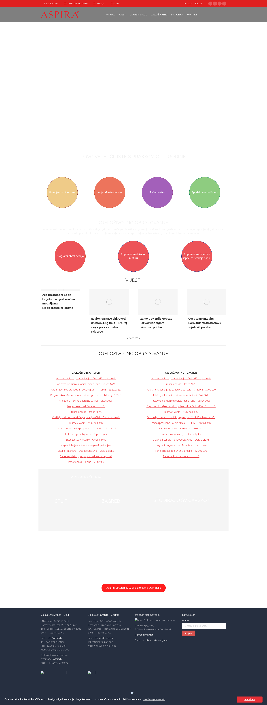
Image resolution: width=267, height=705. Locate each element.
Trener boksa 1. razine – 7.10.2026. (86, 461)
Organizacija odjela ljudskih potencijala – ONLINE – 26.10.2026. (86, 389)
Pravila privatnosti (144, 634)
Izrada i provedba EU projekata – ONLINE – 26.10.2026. (86, 428)
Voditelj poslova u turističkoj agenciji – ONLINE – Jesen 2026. (86, 417)
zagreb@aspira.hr (104, 638)
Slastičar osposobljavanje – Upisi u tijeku (86, 434)
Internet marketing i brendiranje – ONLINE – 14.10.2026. (86, 378)
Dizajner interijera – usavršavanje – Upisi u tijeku (181, 445)
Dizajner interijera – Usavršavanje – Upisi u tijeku (86, 445)
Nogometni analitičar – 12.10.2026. (86, 406)
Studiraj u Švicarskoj (181, 500)
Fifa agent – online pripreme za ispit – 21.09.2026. (86, 400)
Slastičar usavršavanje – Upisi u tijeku (86, 439)
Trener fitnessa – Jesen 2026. (86, 411)
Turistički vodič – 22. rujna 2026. (86, 423)
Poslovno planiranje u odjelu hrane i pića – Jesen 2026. (86, 384)
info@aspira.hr (54, 638)
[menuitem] (49, 3)
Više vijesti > (133, 338)
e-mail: (185, 620)
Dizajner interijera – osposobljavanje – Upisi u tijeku (181, 439)
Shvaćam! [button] (249, 699)
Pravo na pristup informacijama (151, 640)
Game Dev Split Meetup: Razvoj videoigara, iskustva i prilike (156, 323)
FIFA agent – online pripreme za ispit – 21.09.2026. (181, 395)
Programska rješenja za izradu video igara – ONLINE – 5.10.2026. (181, 389)
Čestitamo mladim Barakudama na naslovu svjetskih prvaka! (204, 323)
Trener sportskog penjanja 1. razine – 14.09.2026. (86, 456)
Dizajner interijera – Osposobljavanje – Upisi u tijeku (85, 450)
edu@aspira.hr (54, 659)
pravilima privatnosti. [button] (154, 699)
